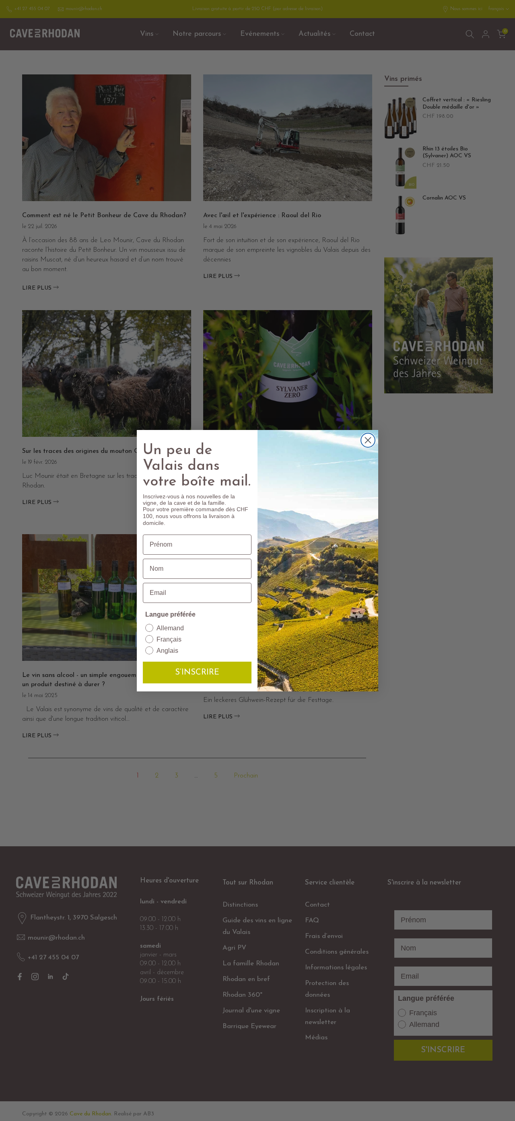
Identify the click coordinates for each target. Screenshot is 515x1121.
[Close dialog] (368, 440)
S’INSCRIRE (197, 672)
